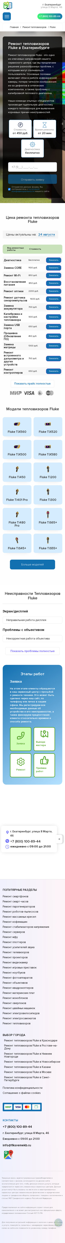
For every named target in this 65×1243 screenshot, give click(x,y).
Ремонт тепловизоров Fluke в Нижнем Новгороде (28, 1055)
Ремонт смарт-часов (15, 901)
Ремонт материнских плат (19, 993)
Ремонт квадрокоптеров (18, 988)
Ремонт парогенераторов (19, 906)
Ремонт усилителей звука (18, 947)
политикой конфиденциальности (26, 190)
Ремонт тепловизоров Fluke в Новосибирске (32, 1061)
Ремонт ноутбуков (14, 972)
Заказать (53, 260)
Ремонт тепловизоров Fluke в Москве (27, 1072)
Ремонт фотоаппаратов (17, 977)
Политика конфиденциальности (22, 1087)
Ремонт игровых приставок (19, 967)
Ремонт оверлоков (14, 1003)
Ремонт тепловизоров (17, 1023)
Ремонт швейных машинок (19, 1008)
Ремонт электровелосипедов (21, 1013)
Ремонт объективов (15, 982)
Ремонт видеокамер (15, 962)
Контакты (10, 1120)
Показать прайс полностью (32, 383)
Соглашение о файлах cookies (22, 1093)
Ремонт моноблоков (15, 998)
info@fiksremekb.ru (17, 1145)
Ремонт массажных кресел (19, 916)
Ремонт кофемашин (15, 921)
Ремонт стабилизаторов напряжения (26, 927)
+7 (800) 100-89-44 (49, 16)
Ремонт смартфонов (15, 896)
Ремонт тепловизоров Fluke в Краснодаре (30, 1040)
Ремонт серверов (14, 932)
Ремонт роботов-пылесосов (20, 911)
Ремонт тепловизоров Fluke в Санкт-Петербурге (27, 1079)
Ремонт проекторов (15, 957)
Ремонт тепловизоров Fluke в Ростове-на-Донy (30, 1047)
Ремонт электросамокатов (19, 1018)
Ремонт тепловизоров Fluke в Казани (27, 1067)
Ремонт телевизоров (16, 952)
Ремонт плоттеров (14, 942)
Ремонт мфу (10, 937)
